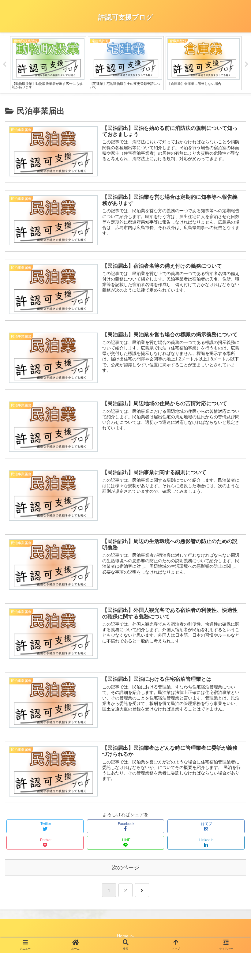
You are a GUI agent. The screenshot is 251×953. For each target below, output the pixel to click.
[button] (232, 667)
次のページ (125, 867)
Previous (5, 64)
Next (246, 64)
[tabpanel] (48, 63)
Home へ (125, 935)
